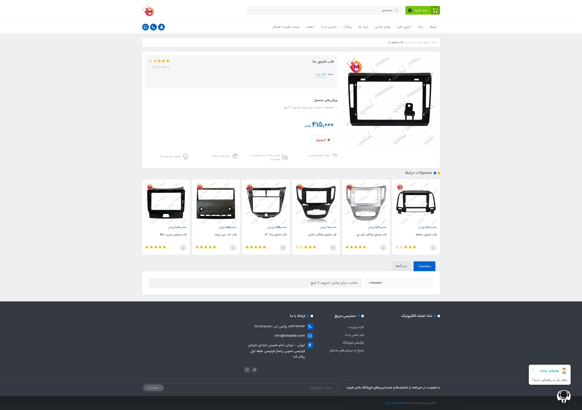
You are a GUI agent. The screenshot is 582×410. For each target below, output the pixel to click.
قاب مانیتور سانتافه (426, 234)
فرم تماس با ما (354, 334)
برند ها (363, 27)
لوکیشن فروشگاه (353, 342)
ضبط (433, 27)
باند (420, 27)
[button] (422, 10)
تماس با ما (328, 27)
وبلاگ (347, 27)
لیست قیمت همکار (286, 27)
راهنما (310, 27)
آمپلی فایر (404, 27)
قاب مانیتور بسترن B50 (173, 234)
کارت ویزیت (356, 327)
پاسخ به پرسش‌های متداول (346, 350)
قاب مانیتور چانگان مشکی (322, 234)
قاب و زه (321, 74)
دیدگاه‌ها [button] (401, 266)
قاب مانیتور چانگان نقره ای (371, 234)
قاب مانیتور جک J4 (275, 234)
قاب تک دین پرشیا (225, 234)
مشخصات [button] (424, 266)
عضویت (153, 387)
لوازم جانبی (382, 27)
